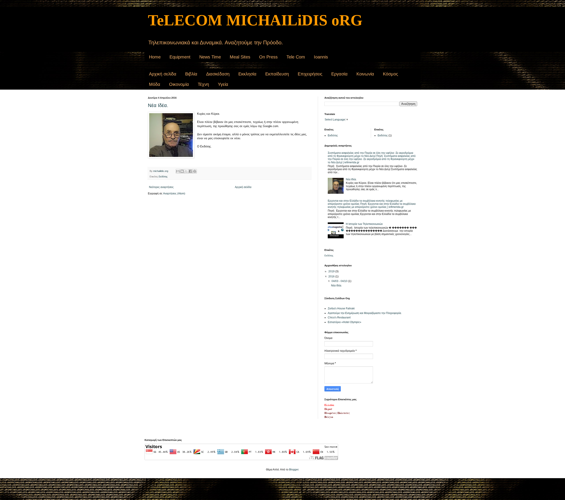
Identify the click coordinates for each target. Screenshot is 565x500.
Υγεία (223, 84)
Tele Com (295, 57)
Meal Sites (240, 57)
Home (155, 57)
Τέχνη (203, 84)
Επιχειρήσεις (310, 73)
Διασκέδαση (218, 73)
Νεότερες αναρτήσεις (161, 187)
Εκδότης (163, 176)
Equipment (180, 57)
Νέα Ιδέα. (158, 105)
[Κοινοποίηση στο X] (186, 171)
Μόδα (154, 84)
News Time (210, 57)
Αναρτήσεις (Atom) (174, 193)
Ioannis (321, 57)
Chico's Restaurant (339, 317)
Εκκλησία (247, 73)
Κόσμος (390, 73)
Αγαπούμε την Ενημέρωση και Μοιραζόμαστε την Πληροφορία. (365, 313)
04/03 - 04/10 (339, 281)
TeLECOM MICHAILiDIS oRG (255, 20)
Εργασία (339, 73)
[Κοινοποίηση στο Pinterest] (194, 171)
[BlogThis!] (182, 171)
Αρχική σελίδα (162, 73)
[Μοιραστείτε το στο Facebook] (190, 171)
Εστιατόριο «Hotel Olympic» (344, 322)
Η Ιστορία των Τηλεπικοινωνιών (364, 224)
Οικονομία (179, 84)
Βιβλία (191, 73)
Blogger (293, 469)
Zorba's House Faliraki (341, 308)
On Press (268, 57)
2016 (331, 276)
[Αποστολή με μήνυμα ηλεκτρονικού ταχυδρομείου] (178, 171)
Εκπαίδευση (277, 73)
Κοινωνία (365, 73)
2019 (331, 271)
